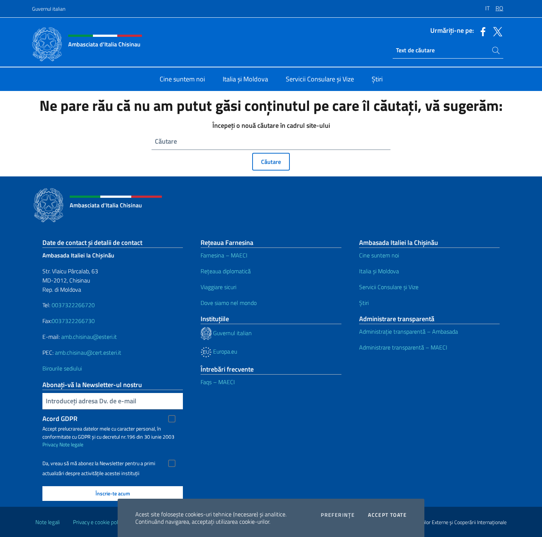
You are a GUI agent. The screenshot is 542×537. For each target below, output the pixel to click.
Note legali (47, 522)
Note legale (71, 444)
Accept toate (387, 514)
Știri (364, 302)
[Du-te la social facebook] (481, 31)
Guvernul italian (48, 9)
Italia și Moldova (379, 271)
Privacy (50, 444)
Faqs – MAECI (218, 382)
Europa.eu (224, 351)
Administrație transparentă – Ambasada (408, 331)
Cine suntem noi (379, 255)
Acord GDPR (59, 419)
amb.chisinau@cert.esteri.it (88, 352)
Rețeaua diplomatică (226, 271)
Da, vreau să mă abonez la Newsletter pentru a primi (98, 463)
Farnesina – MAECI (224, 255)
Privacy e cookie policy (98, 522)
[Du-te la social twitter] (496, 31)
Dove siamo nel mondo (229, 302)
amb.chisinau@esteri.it (89, 336)
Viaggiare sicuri (218, 286)
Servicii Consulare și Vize (388, 286)
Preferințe (338, 514)
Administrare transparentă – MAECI (403, 347)
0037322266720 (73, 305)
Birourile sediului (62, 368)
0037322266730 (73, 320)
